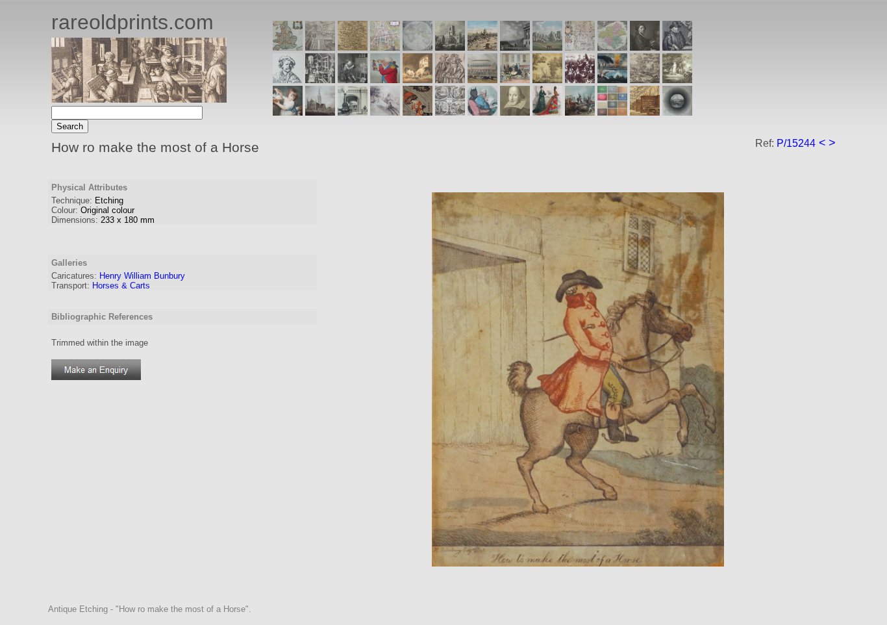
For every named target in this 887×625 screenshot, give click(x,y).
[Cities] (482, 47)
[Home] (139, 99)
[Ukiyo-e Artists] (417, 112)
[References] (645, 112)
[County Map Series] (353, 47)
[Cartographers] (677, 47)
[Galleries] (612, 79)
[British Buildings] (450, 47)
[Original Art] (547, 79)
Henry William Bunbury (142, 276)
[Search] (677, 112)
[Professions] (482, 112)
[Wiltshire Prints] (547, 47)
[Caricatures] (385, 79)
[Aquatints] (320, 112)
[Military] (580, 112)
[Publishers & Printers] (320, 79)
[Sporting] (482, 79)
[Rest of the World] (417, 47)
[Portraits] (450, 79)
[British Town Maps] (385, 47)
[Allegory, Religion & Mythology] (450, 112)
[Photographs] (580, 79)
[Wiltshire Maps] (580, 47)
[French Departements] (612, 47)
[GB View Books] (612, 112)
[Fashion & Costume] (547, 112)
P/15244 (796, 143)
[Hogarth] (353, 79)
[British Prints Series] (320, 47)
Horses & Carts (121, 285)
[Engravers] (288, 79)
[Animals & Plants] (417, 79)
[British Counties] (288, 47)
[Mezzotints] (677, 79)
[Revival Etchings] (385, 112)
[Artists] (645, 47)
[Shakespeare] (515, 112)
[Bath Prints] (515, 47)
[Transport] (515, 79)
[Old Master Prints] (645, 79)
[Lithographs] (353, 112)
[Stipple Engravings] (288, 112)
